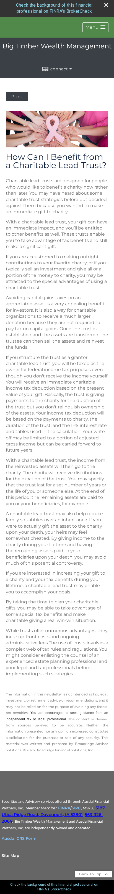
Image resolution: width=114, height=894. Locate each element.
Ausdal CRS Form (19, 838)
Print (16, 96)
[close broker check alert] (106, 5)
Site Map (10, 855)
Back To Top (91, 874)
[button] (95, 27)
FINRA (64, 808)
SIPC (76, 808)
